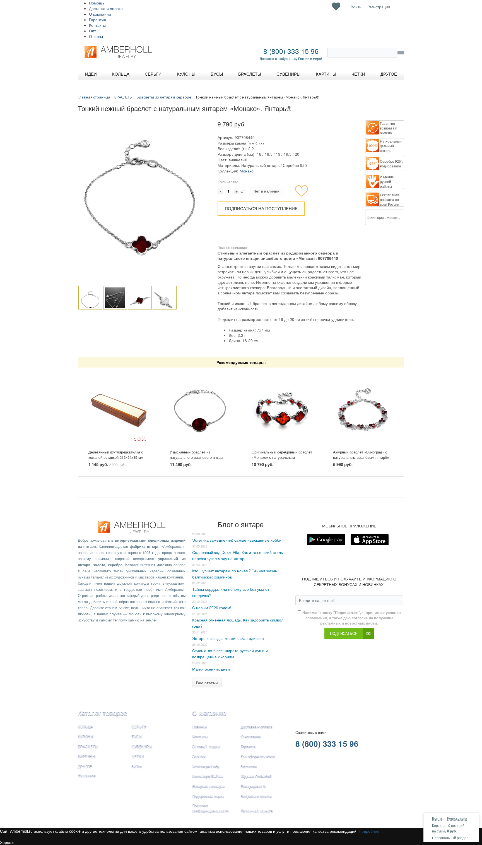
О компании (100, 14)
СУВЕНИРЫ (142, 746)
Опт (92, 30)
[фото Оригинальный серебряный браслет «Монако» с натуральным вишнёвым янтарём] (282, 409)
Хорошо (7, 842)
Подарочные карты (208, 796)
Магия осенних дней (211, 669)
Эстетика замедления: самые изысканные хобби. (237, 540)
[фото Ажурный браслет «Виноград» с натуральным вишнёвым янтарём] (363, 409)
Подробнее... (371, 831)
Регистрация (457, 818)
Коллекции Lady (205, 766)
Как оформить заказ (258, 756)
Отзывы (96, 36)
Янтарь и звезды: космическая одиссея (228, 638)
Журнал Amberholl (256, 776)
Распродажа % (253, 786)
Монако (247, 171)
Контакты (97, 25)
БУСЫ (137, 736)
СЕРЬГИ (139, 726)
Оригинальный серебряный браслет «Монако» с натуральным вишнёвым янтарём (282, 457)
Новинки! (199, 726)
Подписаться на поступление (261, 208)
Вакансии (249, 766)
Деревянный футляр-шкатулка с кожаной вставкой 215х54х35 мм (115, 454)
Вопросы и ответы (256, 796)
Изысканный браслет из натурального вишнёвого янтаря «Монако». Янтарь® (197, 457)
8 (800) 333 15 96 (291, 51)
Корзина (438, 825)
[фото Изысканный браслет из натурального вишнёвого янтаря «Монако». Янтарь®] (200, 409)
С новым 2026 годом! (211, 607)
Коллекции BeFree (207, 776)
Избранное (87, 775)
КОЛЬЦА (85, 726)
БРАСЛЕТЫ (88, 746)
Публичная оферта (257, 810)
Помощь (96, 3)
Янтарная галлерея (208, 786)
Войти (437, 818)
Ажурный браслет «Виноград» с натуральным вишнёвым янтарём (361, 454)
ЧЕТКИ (138, 756)
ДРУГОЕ (85, 766)
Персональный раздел (450, 837)
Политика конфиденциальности (210, 808)
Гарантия (97, 19)
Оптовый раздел (206, 746)
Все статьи (207, 682)
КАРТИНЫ (86, 756)
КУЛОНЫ (85, 736)
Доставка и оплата (106, 8)
